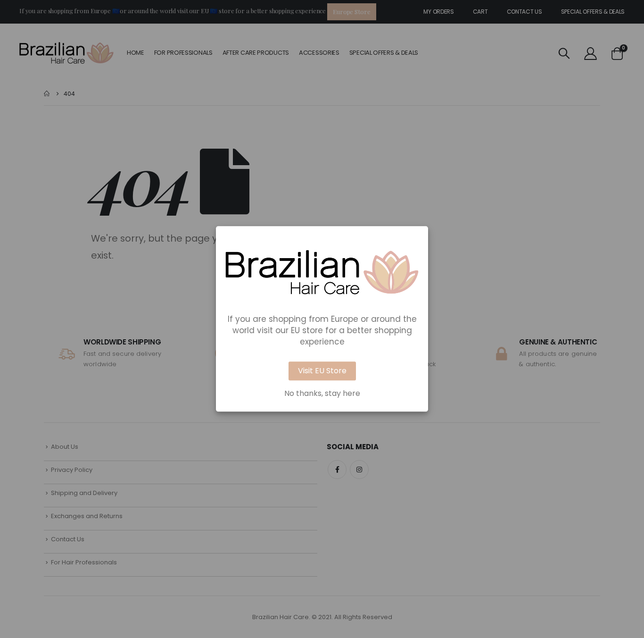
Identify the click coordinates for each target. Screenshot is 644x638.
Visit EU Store (322, 371)
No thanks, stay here (322, 394)
